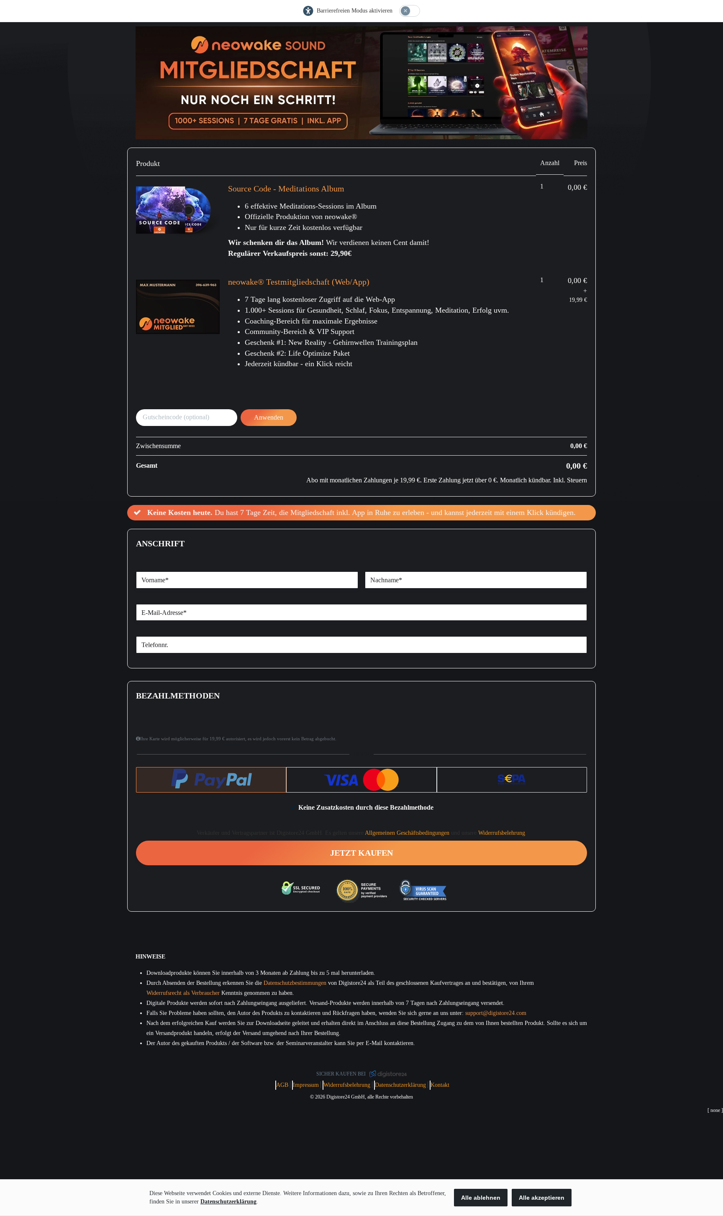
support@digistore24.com (495, 1013)
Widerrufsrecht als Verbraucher (183, 993)
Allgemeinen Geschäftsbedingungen (407, 833)
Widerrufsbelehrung (501, 833)
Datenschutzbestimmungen (295, 983)
